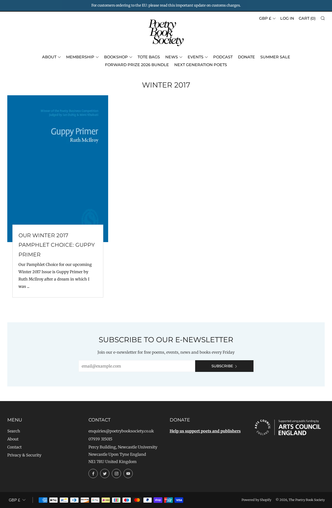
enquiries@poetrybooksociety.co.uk (121, 431)
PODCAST (223, 57)
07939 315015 (100, 439)
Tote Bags (149, 57)
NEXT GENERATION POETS (200, 64)
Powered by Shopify (256, 500)
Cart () (307, 18)
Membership (80, 57)
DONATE (246, 57)
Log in (287, 18)
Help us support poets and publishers (205, 431)
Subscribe (222, 366)
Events (195, 57)
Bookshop (116, 57)
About (49, 57)
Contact (14, 447)
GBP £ (265, 18)
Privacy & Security (24, 455)
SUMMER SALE (275, 57)
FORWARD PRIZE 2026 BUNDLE (137, 64)
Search (13, 431)
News (171, 57)
